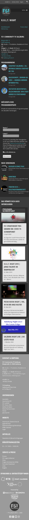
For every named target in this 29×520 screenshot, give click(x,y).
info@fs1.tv (7, 2)
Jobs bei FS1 (6, 413)
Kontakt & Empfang (10, 358)
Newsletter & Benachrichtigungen (12, 438)
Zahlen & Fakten (7, 407)
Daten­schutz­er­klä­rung (17, 143)
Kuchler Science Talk (16, 166)
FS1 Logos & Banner (8, 458)
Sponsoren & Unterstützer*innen (14, 473)
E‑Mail (5, 133)
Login (4, 429)
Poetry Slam (24, 27)
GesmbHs (5, 399)
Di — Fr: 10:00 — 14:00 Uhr (10, 446)
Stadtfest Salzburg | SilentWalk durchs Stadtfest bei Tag (19, 68)
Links (3, 466)
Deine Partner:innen (8, 409)
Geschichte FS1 (7, 401)
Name (5, 128)
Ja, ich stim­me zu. (10, 152)
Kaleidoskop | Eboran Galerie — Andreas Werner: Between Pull (18, 80)
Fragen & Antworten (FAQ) (10, 462)
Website (5, 417)
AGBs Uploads (6, 427)
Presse (4, 456)
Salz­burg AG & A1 (8, 58)
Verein (4, 411)
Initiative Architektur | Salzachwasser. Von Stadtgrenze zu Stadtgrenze (19, 91)
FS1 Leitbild (5, 403)
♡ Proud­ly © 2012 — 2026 (14, 513)
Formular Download (8, 464)
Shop (4, 460)
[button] (23, 10)
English (21, 2)
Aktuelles (6, 434)
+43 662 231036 (15, 2)
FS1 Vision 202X (7, 405)
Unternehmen (8, 395)
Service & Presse (8, 452)
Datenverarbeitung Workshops (11, 425)
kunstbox (12, 176)
